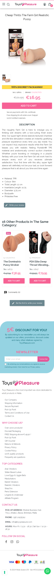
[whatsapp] (17, 542)
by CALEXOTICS (9, 258)
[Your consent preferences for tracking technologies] (4, 572)
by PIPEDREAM (34, 258)
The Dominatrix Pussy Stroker (12, 263)
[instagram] (12, 542)
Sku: (5, 269)
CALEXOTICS (36, 92)
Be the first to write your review (28, 303)
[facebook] (6, 542)
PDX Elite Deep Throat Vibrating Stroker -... (38, 263)
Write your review (16, 205)
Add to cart (14, 281)
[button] (4, 47)
